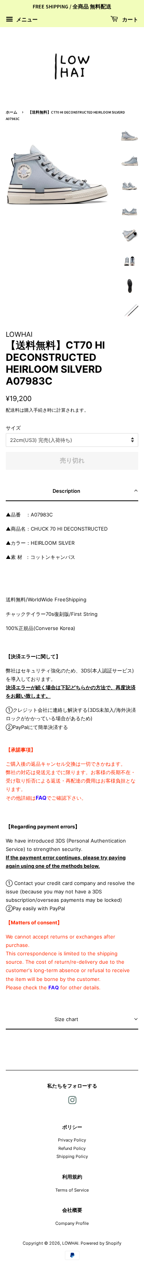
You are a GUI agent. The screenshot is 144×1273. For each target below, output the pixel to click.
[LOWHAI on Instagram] (72, 1102)
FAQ (41, 797)
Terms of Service (72, 1190)
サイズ (13, 428)
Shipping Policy (72, 1156)
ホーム (11, 112)
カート (129, 20)
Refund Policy (72, 1148)
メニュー (26, 19)
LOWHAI (70, 1243)
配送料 (13, 410)
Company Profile (72, 1223)
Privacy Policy (72, 1140)
